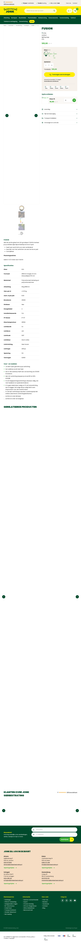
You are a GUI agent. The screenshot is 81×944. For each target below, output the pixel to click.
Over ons (68, 3)
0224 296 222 (8, 878)
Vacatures (45, 904)
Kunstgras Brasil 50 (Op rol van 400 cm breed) (20, 580)
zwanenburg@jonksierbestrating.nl (52, 880)
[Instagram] (66, 900)
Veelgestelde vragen (11, 904)
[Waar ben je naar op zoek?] (54, 10)
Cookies (6, 938)
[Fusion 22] (50, 54)
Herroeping (8, 914)
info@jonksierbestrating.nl (50, 864)
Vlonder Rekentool (10, 912)
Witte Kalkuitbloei (28, 908)
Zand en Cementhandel (30, 900)
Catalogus (8, 900)
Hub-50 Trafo (9, 487)
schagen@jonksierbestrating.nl (13, 880)
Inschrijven (64, 839)
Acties (32, 21)
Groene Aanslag (28, 904)
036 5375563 (8, 862)
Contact (75, 3)
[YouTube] (75, 900)
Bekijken (16, 499)
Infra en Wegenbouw (29, 906)
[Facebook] (62, 900)
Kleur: (47, 50)
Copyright (11, 938)
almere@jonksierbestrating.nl (13, 864)
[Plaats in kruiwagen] (74, 100)
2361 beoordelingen (9, 4)
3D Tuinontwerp (9, 906)
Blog (43, 908)
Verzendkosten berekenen (51, 81)
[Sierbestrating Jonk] (10, 10)
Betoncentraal (28, 910)
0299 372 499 (46, 862)
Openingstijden (9, 868)
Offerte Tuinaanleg (10, 902)
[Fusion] (46, 54)
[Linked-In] (71, 900)
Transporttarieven (10, 910)
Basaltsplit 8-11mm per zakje (14, 766)
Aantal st (47, 62)
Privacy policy (30, 937)
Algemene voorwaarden (19, 937)
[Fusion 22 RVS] (55, 55)
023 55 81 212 (45, 878)
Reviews (44, 902)
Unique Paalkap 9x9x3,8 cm (14, 673)
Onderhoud (8, 908)
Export (25, 902)
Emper (75, 928)
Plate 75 (52, 99)
